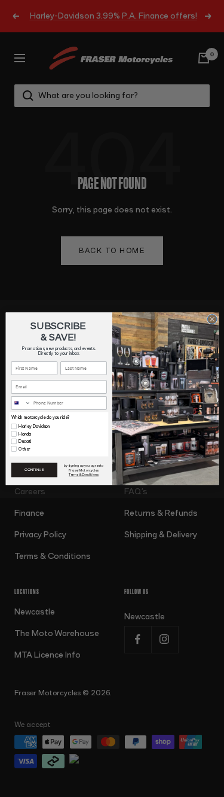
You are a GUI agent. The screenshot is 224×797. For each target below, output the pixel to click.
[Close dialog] (212, 319)
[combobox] (20, 402)
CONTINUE (34, 469)
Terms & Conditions (84, 474)
